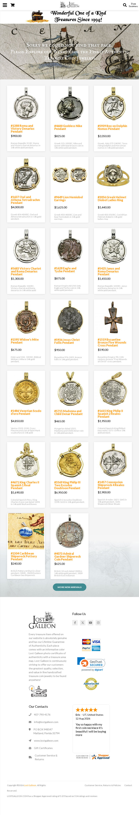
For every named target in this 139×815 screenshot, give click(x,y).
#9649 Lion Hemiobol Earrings (68, 198)
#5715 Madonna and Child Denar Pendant (68, 412)
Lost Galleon (30, 785)
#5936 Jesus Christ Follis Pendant (67, 341)
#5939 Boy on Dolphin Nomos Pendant (112, 127)
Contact (128, 785)
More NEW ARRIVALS (69, 587)
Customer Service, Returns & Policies (103, 785)
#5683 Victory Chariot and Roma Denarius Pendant (26, 271)
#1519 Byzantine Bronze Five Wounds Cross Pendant (112, 342)
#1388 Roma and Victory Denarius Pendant (22, 128)
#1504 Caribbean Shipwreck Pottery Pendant (24, 556)
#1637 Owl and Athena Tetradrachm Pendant (25, 199)
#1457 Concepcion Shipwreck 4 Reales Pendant (111, 485)
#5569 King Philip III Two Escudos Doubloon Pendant (67, 485)
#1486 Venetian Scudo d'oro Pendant (26, 412)
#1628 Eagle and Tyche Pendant (65, 269)
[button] (91, 664)
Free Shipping (133, 5)
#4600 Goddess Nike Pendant (68, 127)
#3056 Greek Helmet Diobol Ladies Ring (112, 198)
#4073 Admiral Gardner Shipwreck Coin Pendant (67, 556)
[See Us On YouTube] (90, 622)
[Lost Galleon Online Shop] (69, 4)
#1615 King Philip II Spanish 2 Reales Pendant (110, 413)
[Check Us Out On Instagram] (98, 622)
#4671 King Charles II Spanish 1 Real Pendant (25, 485)
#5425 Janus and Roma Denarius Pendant (109, 271)
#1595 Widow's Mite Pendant (25, 341)
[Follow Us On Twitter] (82, 622)
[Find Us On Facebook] (75, 622)
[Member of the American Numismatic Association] (38, 690)
